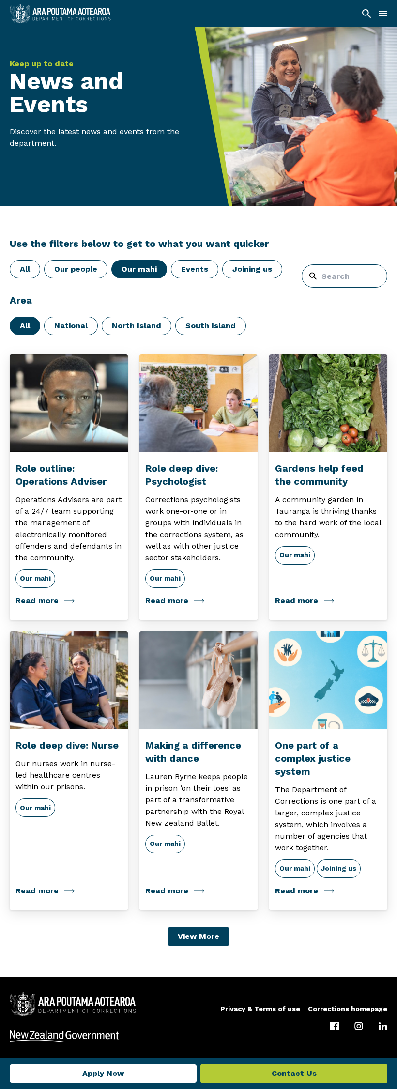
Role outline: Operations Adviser (61, 474)
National (71, 325)
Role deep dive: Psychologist (181, 474)
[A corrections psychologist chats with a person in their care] (198, 403)
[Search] (366, 13)
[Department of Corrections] (73, 1004)
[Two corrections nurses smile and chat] (69, 680)
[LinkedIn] (383, 1026)
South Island (210, 325)
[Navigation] (383, 13)
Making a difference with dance (193, 751)
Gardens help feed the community (319, 474)
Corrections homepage (347, 1008)
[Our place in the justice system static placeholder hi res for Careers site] (328, 680)
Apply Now (103, 1073)
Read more (37, 600)
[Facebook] (334, 1026)
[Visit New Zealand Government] (198, 1036)
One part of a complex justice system (313, 758)
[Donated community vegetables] (328, 403)
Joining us (252, 269)
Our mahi (139, 269)
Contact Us (294, 1073)
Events (194, 269)
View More (198, 936)
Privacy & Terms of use (260, 1008)
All (25, 269)
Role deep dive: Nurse (67, 745)
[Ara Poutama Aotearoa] (60, 13)
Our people (75, 269)
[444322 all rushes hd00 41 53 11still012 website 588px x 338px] (69, 403)
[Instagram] (358, 1026)
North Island (136, 325)
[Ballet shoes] (198, 680)
